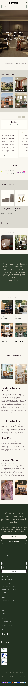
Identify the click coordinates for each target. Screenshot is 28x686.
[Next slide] (23, 117)
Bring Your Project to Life (14, 43)
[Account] (22, 3)
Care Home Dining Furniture (7, 583)
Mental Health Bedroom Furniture (8, 589)
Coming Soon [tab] (11, 187)
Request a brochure (14, 541)
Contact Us (13, 536)
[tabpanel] (14, 207)
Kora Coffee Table (19, 208)
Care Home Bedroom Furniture (8, 586)
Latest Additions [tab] (5, 187)
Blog (2, 610)
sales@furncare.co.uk (8, 625)
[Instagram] (4, 634)
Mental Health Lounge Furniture (8, 592)
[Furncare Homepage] (14, 3)
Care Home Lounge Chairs (7, 579)
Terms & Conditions (19, 672)
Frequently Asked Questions (7, 600)
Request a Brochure (5, 603)
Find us (5, 628)
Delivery (3, 607)
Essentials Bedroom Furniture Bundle (6, 209)
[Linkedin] (7, 634)
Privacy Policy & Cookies (9, 672)
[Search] (3, 7)
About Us (3, 613)
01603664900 (7, 621)
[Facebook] (2, 634)
